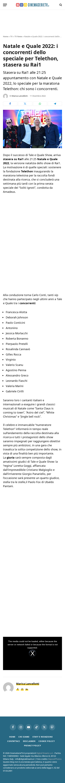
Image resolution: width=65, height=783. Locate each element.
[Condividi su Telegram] (55, 104)
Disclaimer (29, 741)
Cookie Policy (47, 741)
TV (11, 36)
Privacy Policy (32, 745)
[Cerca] (60, 5)
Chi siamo (24, 737)
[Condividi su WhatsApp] (40, 104)
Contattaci (13, 741)
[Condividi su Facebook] (10, 104)
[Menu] (5, 5)
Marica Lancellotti (20, 95)
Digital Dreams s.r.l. (44, 753)
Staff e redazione (42, 737)
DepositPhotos (55, 759)
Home (5, 36)
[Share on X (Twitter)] (25, 104)
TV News (18, 36)
